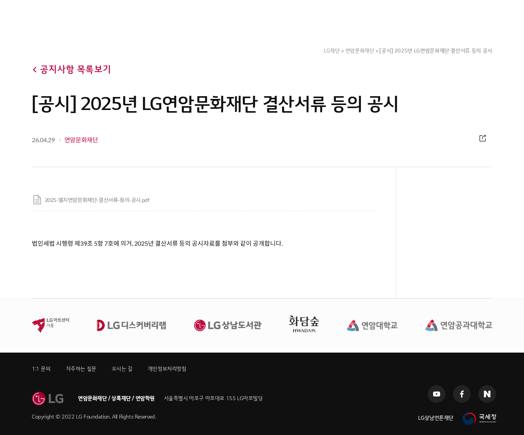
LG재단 (332, 51)
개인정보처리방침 (167, 369)
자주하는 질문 (81, 369)
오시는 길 (122, 369)
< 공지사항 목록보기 (71, 69)
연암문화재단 (359, 51)
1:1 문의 (41, 369)
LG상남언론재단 (435, 418)
